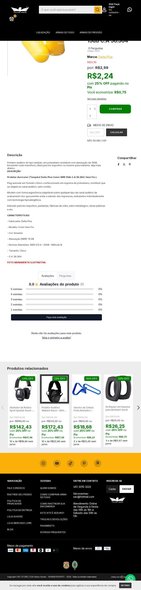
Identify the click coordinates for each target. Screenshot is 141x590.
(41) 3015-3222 (82, 486)
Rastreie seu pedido (19, 494)
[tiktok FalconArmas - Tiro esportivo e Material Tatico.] (70, 463)
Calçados (86, 65)
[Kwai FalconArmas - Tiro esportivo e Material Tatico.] (97, 463)
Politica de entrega (19, 510)
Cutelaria (68, 65)
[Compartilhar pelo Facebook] (119, 164)
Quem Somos (48, 488)
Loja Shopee (15, 516)
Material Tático (68, 43)
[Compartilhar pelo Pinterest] (130, 164)
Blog (10, 529)
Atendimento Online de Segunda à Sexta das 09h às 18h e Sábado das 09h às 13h (85, 510)
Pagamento (47, 525)
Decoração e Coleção (73, 54)
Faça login (114, 5)
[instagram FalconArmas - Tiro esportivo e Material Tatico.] (43, 463)
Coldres (88, 43)
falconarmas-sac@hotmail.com (83, 495)
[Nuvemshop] (122, 577)
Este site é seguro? (52, 512)
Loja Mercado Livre (19, 523)
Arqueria (105, 43)
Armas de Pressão (91, 32)
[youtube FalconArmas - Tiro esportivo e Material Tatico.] (57, 463)
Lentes (52, 65)
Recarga (103, 65)
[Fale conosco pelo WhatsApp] (130, 10)
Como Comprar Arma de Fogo (53, 496)
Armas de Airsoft (41, 43)
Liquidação (43, 32)
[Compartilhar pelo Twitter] (124, 164)
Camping (37, 65)
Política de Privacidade (14, 502)
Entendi (125, 585)
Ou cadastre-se (114, 12)
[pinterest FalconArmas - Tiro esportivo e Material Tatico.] (84, 463)
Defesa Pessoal (44, 54)
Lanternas (99, 54)
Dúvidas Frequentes (53, 532)
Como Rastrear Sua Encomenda (52, 505)
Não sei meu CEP (96, 140)
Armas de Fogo (65, 32)
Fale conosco (16, 488)
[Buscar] (97, 9)
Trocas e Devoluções (54, 519)
